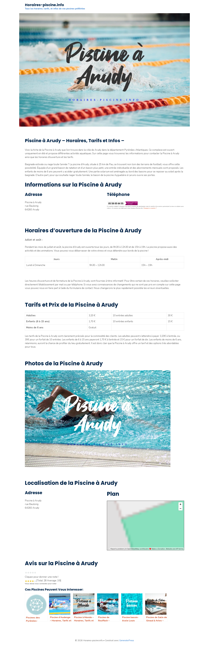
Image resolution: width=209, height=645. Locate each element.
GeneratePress (126, 640)
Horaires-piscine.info (44, 4)
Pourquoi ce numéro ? (150, 208)
